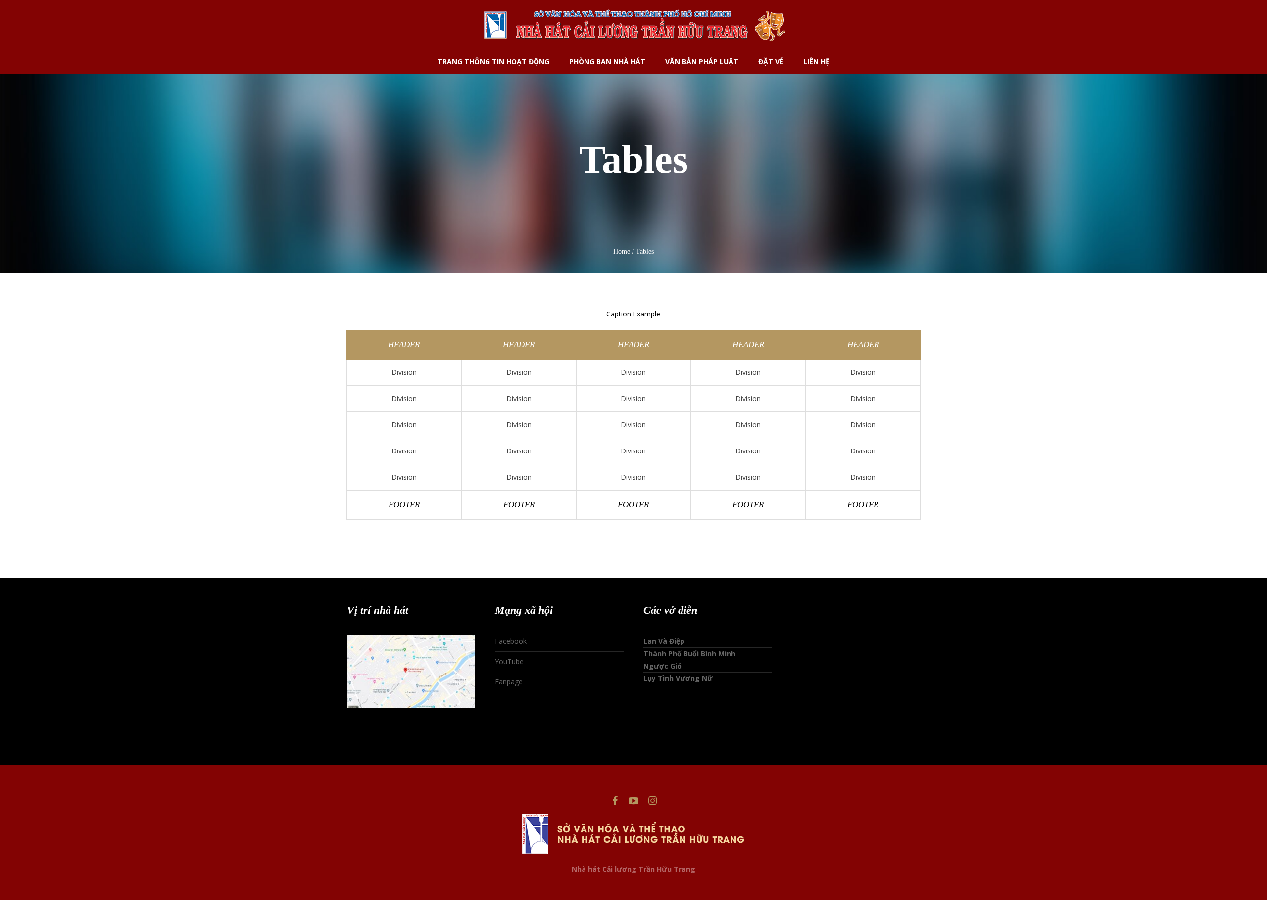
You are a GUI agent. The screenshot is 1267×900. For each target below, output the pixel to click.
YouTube (509, 661)
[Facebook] (615, 801)
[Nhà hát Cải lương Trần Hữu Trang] (633, 834)
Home (621, 251)
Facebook (511, 641)
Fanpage (509, 681)
